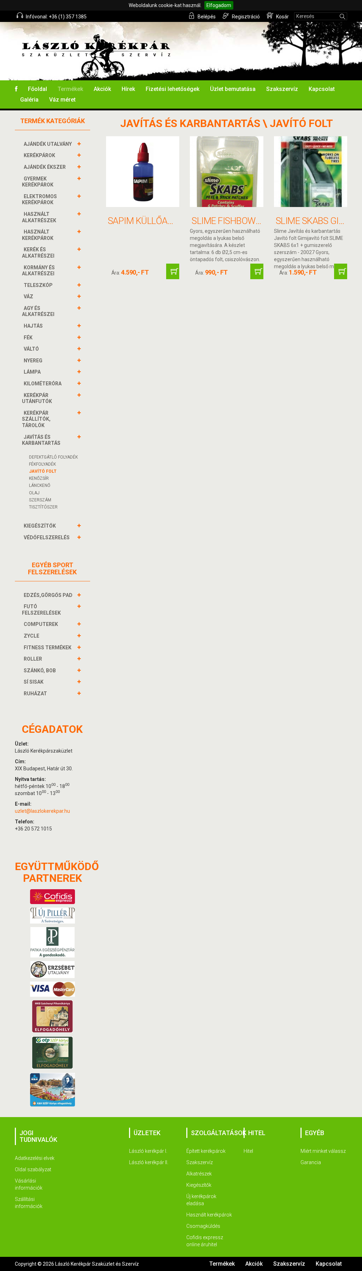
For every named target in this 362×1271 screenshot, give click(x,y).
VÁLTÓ (31, 349)
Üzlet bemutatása (233, 89)
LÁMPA (32, 372)
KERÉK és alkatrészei (38, 253)
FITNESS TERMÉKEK (47, 647)
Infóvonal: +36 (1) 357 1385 (56, 16)
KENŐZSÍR (39, 478)
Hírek (128, 89)
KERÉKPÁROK (39, 155)
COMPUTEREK (41, 624)
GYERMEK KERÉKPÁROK (37, 182)
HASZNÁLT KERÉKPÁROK (37, 235)
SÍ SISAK (33, 682)
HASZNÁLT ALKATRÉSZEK (39, 217)
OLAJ (34, 492)
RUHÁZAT (35, 693)
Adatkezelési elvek (34, 1158)
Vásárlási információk (28, 1184)
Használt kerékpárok (209, 1215)
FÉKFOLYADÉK (42, 464)
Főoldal (37, 89)
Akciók (102, 89)
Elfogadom (218, 5)
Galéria (29, 99)
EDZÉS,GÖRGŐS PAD (48, 595)
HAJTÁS (33, 326)
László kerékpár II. (148, 1162)
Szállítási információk (28, 1202)
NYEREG (33, 360)
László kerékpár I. (148, 1151)
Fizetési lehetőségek (172, 89)
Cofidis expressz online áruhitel (204, 1241)
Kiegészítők (198, 1185)
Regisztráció (245, 16)
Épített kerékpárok (206, 1151)
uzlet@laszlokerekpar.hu (42, 811)
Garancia (310, 1162)
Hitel (248, 1151)
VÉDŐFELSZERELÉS (47, 537)
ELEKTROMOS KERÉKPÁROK (39, 200)
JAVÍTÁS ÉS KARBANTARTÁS (41, 440)
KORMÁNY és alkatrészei (38, 271)
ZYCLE (31, 636)
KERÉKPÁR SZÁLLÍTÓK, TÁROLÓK (36, 419)
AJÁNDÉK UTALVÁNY (48, 144)
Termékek (70, 89)
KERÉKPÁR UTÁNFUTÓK (37, 398)
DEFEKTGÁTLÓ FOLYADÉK (53, 457)
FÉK (28, 337)
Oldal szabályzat (33, 1169)
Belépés (206, 16)
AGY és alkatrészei (38, 311)
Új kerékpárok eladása (201, 1200)
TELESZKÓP (38, 285)
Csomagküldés (203, 1226)
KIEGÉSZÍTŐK (40, 526)
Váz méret (62, 99)
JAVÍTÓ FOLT (43, 471)
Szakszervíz (282, 89)
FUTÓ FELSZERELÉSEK (41, 610)
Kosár (282, 16)
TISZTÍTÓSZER (43, 507)
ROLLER (33, 659)
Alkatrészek (199, 1174)
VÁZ (28, 296)
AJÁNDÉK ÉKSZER (45, 167)
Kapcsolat (322, 89)
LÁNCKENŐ (39, 485)
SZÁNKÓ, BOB (40, 670)
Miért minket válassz (323, 1151)
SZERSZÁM (40, 500)
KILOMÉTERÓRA (43, 383)
